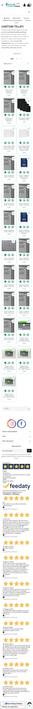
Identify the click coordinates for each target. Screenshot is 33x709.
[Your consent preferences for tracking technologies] (30, 706)
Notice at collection (10, 707)
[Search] (29, 12)
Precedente (7, 494)
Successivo (15, 494)
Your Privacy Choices (14, 703)
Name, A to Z (16, 64)
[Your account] (24, 5)
